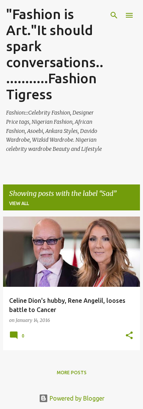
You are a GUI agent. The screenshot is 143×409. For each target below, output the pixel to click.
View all (19, 203)
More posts (72, 372)
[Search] (114, 15)
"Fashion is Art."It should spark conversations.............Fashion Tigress (54, 54)
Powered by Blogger (76, 398)
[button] (129, 336)
